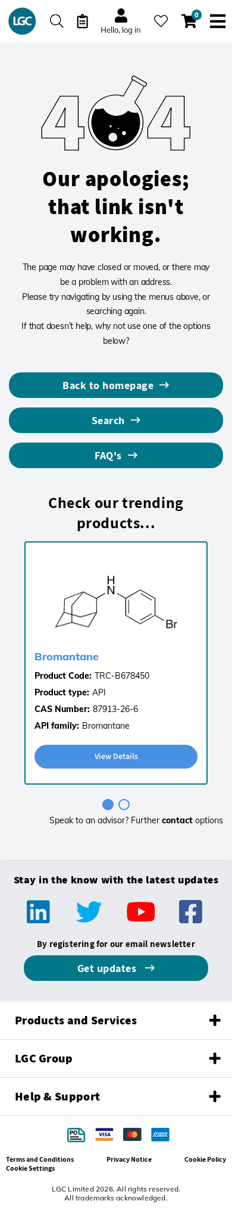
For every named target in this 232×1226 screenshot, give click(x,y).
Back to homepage (107, 385)
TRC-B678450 (122, 675)
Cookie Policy (205, 1159)
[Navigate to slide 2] (124, 804)
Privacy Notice (129, 1159)
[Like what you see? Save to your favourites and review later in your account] (161, 21)
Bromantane (67, 656)
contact (177, 820)
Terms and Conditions (40, 1159)
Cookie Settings (30, 1168)
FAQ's (108, 455)
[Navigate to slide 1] (108, 804)
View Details (116, 756)
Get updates (108, 968)
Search (108, 420)
